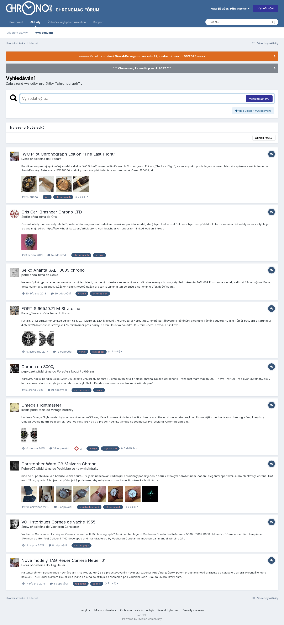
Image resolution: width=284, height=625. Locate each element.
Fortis (66, 313)
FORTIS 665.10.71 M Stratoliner (51, 308)
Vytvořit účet (266, 8)
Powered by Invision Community (142, 618)
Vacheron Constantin (65, 526)
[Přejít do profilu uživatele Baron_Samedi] (14, 310)
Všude (259, 21)
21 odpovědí (58, 389)
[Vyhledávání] (273, 22)
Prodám (56, 159)
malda (25, 410)
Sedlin (25, 216)
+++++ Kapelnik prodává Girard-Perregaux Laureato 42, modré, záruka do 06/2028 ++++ (142, 56)
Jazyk (84, 610)
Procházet (16, 22)
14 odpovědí (58, 255)
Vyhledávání (44, 32)
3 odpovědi (64, 507)
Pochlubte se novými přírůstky (77, 468)
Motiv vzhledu (104, 610)
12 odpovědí (64, 351)
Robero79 (28, 468)
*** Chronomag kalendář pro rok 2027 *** (142, 68)
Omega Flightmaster (41, 405)
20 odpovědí (62, 293)
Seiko (54, 275)
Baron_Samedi (31, 313)
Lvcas (25, 159)
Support (98, 22)
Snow (25, 526)
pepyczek (28, 371)
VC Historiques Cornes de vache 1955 (58, 522)
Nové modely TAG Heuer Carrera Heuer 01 (63, 560)
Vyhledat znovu (259, 98)
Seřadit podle (263, 138)
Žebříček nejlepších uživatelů (67, 22)
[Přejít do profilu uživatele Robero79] (14, 466)
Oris (54, 216)
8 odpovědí (59, 545)
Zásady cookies (193, 610)
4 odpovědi (60, 583)
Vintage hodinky (62, 410)
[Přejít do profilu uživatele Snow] (14, 524)
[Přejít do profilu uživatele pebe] (14, 272)
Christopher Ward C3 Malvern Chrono (58, 463)
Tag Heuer (58, 565)
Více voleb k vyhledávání (254, 110)
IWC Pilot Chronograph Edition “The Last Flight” (68, 154)
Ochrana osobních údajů (137, 610)
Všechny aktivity (17, 32)
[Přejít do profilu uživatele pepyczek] (14, 368)
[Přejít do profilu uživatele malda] (14, 407)
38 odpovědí (60, 448)
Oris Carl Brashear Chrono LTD (51, 212)
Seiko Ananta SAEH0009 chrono (53, 270)
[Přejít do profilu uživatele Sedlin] (14, 214)
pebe (25, 275)
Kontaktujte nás (168, 610)
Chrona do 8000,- (38, 366)
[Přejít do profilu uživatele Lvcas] (14, 156)
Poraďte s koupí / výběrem (75, 371)
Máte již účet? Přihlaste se (229, 8)
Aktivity (35, 22)
